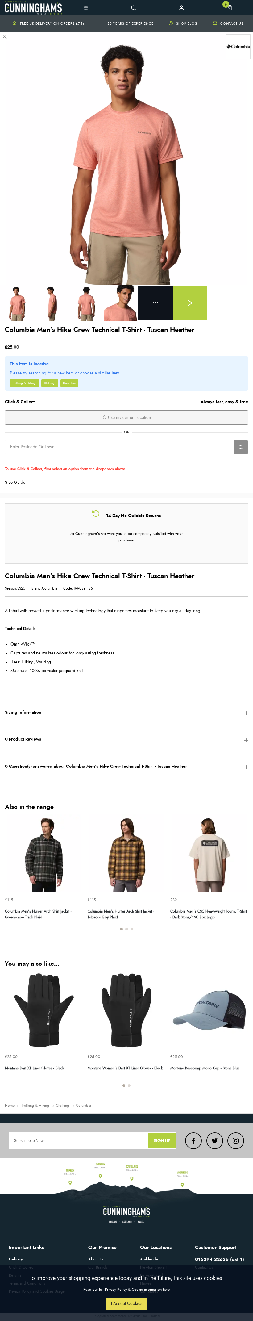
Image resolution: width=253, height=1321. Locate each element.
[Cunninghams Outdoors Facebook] (193, 1140)
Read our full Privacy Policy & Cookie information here (126, 1289)
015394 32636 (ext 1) (219, 1259)
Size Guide (15, 482)
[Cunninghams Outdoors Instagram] (235, 1140)
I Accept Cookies (126, 1303)
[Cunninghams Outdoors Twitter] (214, 1140)
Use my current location (129, 418)
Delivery (16, 1259)
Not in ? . (66, 460)
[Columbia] (238, 46)
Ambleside (149, 1259)
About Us (96, 1259)
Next (242, 876)
